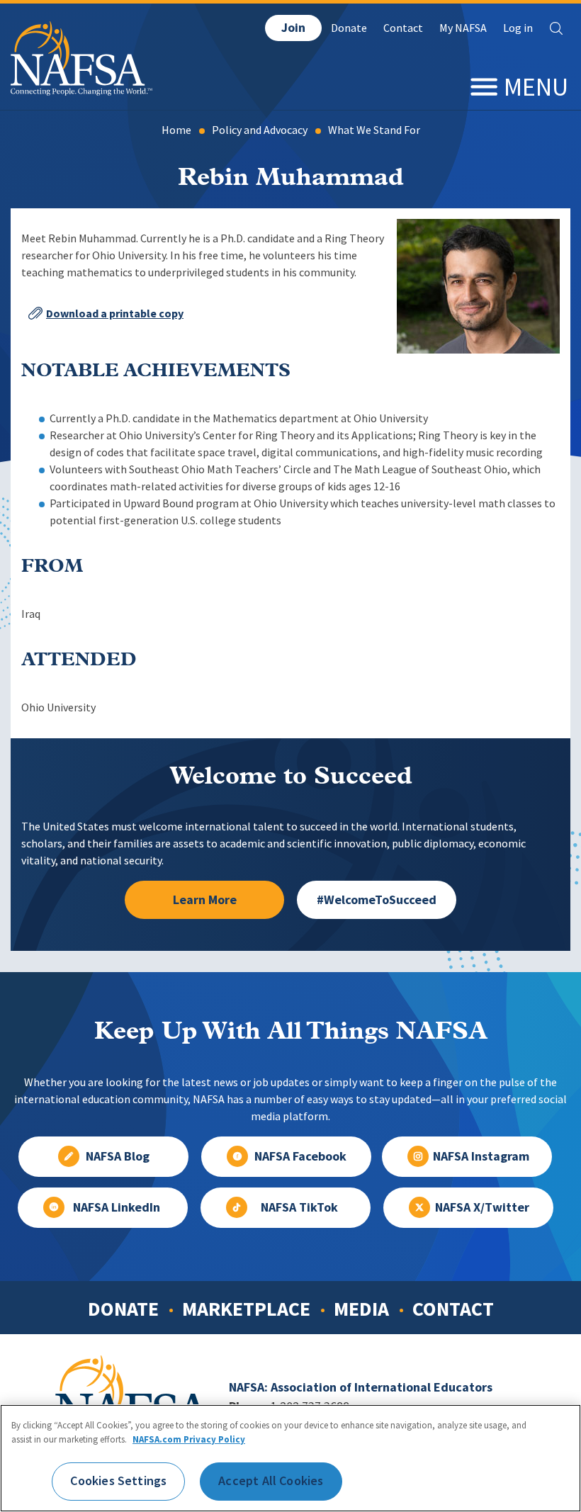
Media (361, 1308)
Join (293, 27)
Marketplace (246, 1308)
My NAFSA (463, 28)
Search (556, 28)
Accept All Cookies (270, 1480)
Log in (518, 28)
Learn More (205, 899)
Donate (349, 28)
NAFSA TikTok (299, 1207)
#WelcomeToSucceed (376, 899)
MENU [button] (536, 86)
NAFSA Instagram (481, 1156)
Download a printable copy (115, 313)
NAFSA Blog (118, 1156)
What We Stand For (374, 130)
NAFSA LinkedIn (116, 1207)
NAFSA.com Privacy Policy (188, 1439)
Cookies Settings (118, 1480)
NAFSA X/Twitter (482, 1207)
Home (176, 130)
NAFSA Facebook (300, 1156)
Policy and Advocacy (260, 130)
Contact (403, 28)
